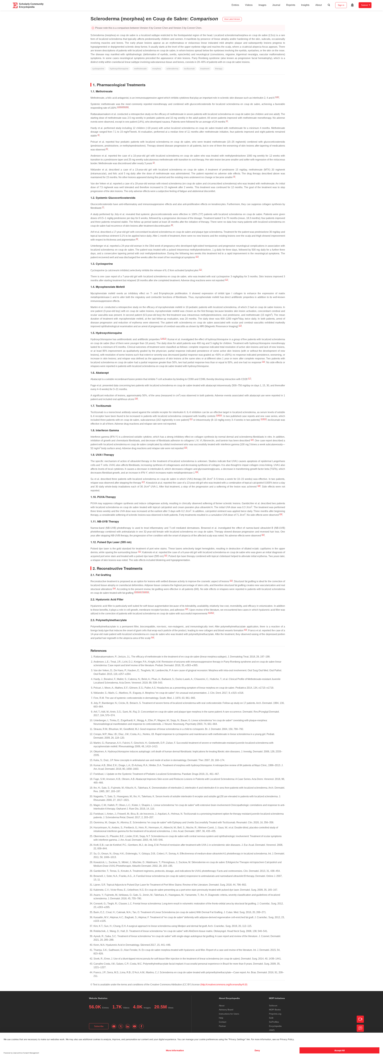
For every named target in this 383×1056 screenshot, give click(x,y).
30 (263, 535)
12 (226, 280)
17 (250, 378)
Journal (276, 5)
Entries (235, 5)
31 (140, 552)
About (318, 5)
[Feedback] (360, 1028)
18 (136, 398)
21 (191, 419)
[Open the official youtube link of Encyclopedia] (134, 1026)
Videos (249, 5)
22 (262, 419)
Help (221, 1018)
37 (141, 592)
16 (263, 362)
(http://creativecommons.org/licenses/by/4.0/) (223, 984)
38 (144, 592)
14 (162, 339)
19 (217, 415)
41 (209, 613)
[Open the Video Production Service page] (360, 1019)
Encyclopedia (275, 1026)
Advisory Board (226, 1009)
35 (135, 592)
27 (143, 482)
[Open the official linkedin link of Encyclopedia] (127, 1026)
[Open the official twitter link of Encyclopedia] (120, 1026)
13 (240, 326)
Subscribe (99, 1026)
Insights (305, 5)
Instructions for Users (229, 1014)
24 (252, 440)
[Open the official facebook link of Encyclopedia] (141, 1026)
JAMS (272, 1030)
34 (114, 588)
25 (186, 448)
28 (259, 486)
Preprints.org (275, 1014)
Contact (222, 1022)
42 (212, 613)
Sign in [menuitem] (341, 5)
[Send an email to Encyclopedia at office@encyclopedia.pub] (113, 1026)
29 (281, 514)
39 (147, 592)
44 (153, 637)
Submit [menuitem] (364, 5)
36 (138, 592)
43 (245, 630)
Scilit (271, 1018)
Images (262, 5)
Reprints (290, 5)
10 (197, 257)
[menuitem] (352, 5)
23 (265, 419)
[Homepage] (15, 5)
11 (200, 270)
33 (231, 581)
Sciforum (273, 1005)
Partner (222, 1026)
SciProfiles (274, 1022)
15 (165, 339)
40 (187, 609)
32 (166, 555)
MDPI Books (275, 1009)
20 (220, 415)
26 (197, 472)
